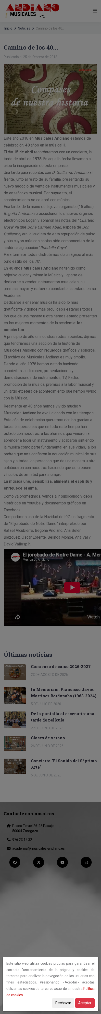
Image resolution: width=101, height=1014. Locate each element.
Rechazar (63, 1003)
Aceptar (84, 1003)
